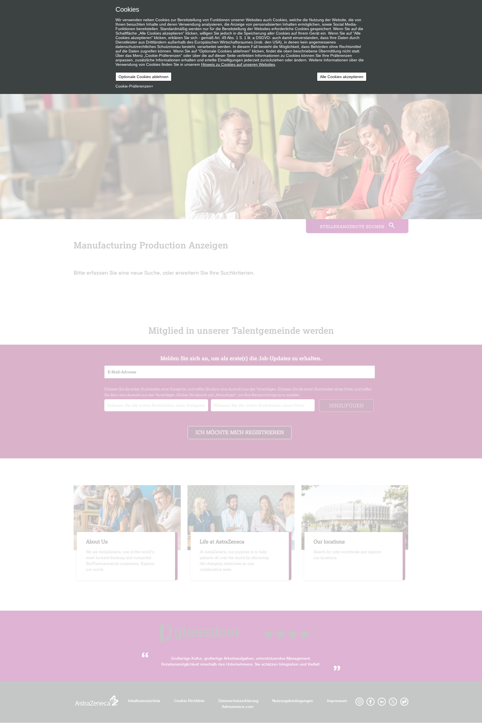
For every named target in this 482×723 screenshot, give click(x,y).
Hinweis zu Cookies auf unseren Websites (238, 64)
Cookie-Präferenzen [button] (133, 86)
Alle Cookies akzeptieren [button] (341, 76)
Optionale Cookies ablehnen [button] (143, 76)
